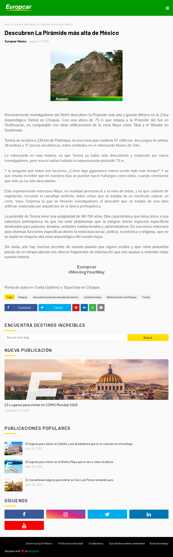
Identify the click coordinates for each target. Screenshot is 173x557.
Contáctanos (96, 543)
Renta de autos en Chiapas (122, 297)
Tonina (17, 24)
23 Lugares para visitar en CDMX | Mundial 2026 (41, 405)
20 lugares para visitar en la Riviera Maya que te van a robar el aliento (69, 462)
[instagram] (66, 514)
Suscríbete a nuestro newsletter (127, 543)
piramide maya (92, 297)
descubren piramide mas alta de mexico (55, 297)
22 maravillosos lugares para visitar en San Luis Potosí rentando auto (69, 480)
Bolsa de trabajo (159, 543)
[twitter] (107, 514)
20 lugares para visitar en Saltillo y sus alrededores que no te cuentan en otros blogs (78, 444)
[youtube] (24, 525)
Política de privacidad (70, 543)
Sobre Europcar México (39, 543)
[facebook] (24, 514)
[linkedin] (149, 514)
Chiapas (22, 297)
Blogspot (33, 550)
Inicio (8, 24)
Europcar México (15, 41)
